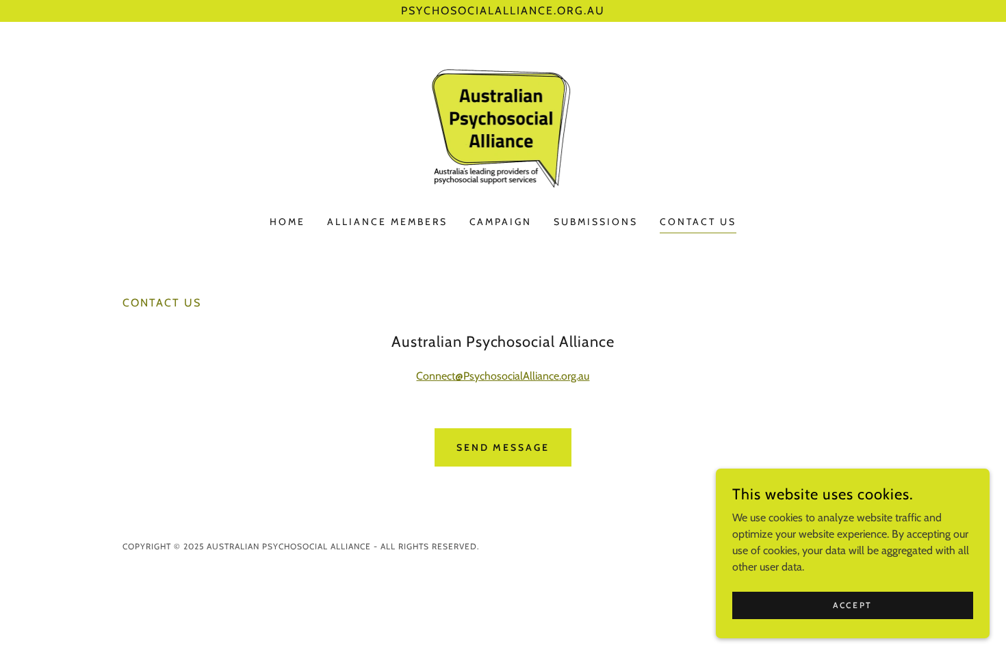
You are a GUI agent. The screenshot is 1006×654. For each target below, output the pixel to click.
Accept (852, 605)
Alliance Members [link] (387, 221)
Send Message (503, 447)
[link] (503, 127)
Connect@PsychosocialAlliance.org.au (502, 375)
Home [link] (287, 221)
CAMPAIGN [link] (500, 221)
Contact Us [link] (698, 221)
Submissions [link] (596, 221)
